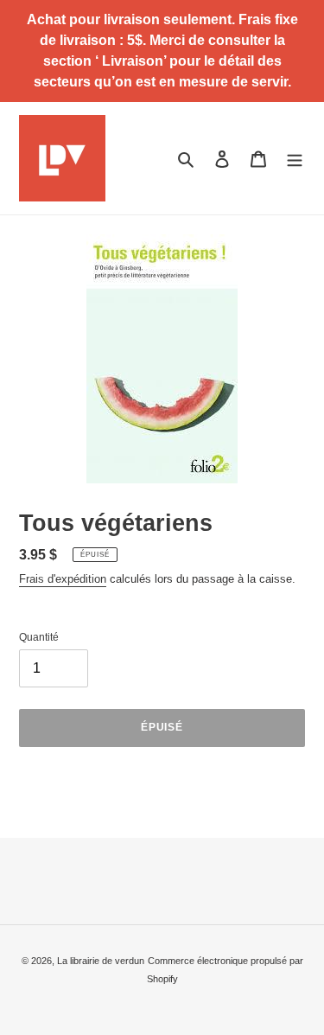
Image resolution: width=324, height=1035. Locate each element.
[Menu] (294, 158)
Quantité (39, 637)
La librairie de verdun (100, 960)
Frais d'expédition (62, 578)
